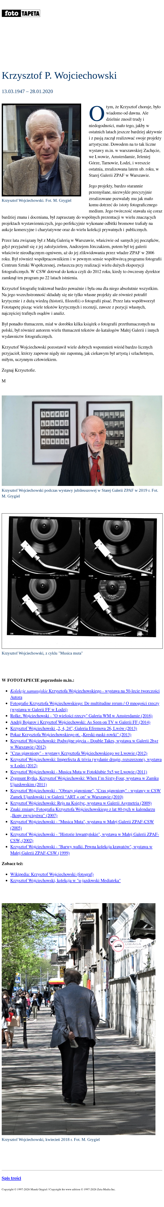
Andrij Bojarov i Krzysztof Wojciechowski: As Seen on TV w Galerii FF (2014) (80, 722)
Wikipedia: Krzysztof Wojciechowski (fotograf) (52, 874)
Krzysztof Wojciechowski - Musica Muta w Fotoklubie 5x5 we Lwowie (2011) (78, 772)
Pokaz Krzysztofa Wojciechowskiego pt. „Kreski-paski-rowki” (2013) (70, 734)
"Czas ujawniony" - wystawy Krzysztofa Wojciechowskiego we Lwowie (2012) (78, 753)
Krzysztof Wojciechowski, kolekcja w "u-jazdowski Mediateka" (65, 880)
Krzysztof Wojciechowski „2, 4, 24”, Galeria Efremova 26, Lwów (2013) (73, 728)
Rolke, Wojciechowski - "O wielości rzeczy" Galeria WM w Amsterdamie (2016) (81, 716)
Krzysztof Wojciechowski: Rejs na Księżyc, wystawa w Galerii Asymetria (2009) (81, 803)
